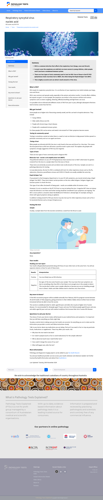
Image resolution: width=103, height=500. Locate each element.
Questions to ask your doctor (15, 99)
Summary (11, 66)
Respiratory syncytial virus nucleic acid (27, 27)
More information (13, 105)
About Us (55, 10)
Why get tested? (13, 76)
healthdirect (62, 358)
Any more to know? (14, 93)
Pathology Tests (17, 10)
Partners (36, 485)
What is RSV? (12, 71)
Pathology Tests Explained (44, 498)
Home (8, 10)
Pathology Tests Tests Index (40, 473)
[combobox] (27, 369)
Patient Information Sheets (32, 10)
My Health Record (73, 353)
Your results (11, 87)
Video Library (46, 10)
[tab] (17, 65)
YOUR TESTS (11, 61)
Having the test (13, 82)
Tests (13, 27)
